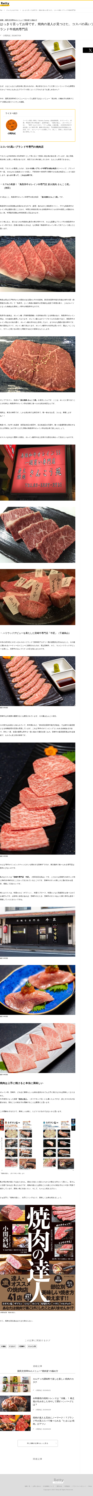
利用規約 (67, 1486)
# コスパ (12, 1346)
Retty (90, 1486)
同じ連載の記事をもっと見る (37, 1443)
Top (1, 10)
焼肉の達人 (23, 1099)
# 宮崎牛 (22, 1346)
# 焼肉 (3, 1346)
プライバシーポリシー (79, 1486)
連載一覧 (27, 1486)
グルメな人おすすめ (12, 10)
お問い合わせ (37, 1486)
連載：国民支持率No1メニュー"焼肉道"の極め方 (18, 20)
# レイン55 (32, 1346)
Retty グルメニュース (5, 4)
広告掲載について (48, 1486)
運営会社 (59, 1486)
